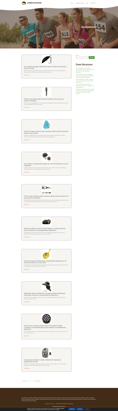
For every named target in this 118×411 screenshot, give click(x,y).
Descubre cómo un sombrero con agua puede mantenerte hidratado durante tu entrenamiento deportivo (44, 294)
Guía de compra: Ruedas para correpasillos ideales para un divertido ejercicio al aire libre (45, 262)
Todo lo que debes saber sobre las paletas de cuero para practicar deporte (44, 100)
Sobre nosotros (80, 3)
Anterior (24, 381)
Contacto (93, 3)
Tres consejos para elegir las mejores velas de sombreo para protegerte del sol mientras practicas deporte (84, 76)
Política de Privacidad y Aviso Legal (64, 403)
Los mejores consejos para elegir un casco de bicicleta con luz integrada (46, 164)
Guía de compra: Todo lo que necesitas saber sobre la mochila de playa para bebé (46, 132)
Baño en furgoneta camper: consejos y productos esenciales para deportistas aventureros (84, 81)
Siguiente (39, 381)
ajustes (57, 409)
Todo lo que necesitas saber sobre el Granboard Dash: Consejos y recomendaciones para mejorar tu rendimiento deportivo (45, 327)
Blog (87, 3)
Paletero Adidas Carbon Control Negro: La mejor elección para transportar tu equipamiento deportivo (44, 229)
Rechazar (80, 409)
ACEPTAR (72, 409)
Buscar (77, 55)
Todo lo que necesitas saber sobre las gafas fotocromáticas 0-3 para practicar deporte (46, 197)
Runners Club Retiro (34, 3)
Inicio (72, 3)
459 (34, 381)
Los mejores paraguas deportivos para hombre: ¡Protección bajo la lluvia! (45, 67)
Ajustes (87, 409)
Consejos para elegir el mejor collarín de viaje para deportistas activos (42, 361)
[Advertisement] (52, 27)
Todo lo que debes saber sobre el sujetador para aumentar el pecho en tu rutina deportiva (85, 86)
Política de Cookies (49, 403)
